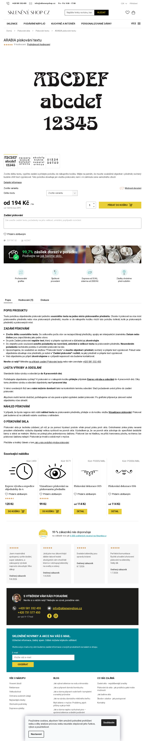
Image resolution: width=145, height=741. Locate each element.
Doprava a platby (16, 708)
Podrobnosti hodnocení (38, 44)
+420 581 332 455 (92, 361)
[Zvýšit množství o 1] (93, 203)
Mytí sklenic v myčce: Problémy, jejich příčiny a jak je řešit (69, 704)
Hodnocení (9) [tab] (25, 300)
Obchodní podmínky (18, 704)
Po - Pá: (66, 3)
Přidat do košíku (118, 205)
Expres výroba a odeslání (100, 379)
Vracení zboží (15, 683)
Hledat (101, 12)
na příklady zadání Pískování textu (45, 361)
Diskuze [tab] (45, 300)
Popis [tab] (8, 300)
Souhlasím (108, 722)
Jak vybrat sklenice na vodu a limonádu (70, 683)
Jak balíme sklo (104, 694)
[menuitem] (12, 24)
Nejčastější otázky (17, 700)
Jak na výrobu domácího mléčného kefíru (71, 698)
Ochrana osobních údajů (20, 696)
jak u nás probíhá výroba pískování (52, 442)
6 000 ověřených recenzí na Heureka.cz (88, 535)
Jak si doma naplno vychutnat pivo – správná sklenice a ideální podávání (69, 710)
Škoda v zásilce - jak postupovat (111, 698)
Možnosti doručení (133, 188)
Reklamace (14, 687)
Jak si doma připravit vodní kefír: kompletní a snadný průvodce (72, 693)
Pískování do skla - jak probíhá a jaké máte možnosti (116, 688)
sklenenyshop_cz (56, 616)
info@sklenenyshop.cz (67, 608)
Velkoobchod (15, 692)
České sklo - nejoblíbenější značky (112, 683)
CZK (123, 3)
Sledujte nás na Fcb (49, 616)
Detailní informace (13, 182)
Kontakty (101, 703)
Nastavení (36, 734)
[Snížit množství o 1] (93, 206)
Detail (80, 511)
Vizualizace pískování (120, 412)
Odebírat (23, 664)
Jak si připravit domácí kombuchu (68, 687)
